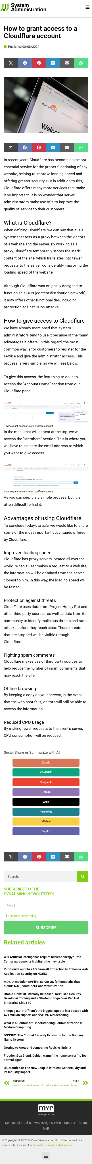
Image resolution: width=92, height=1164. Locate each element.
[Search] (82, 876)
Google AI (46, 782)
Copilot (46, 831)
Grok (46, 801)
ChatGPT (46, 772)
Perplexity (46, 811)
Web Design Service (47, 1123)
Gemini (46, 792)
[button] (46, 1156)
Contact (69, 1123)
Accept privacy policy (22, 916)
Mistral (46, 821)
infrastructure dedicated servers (53, 1145)
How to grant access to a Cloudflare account (40, 32)
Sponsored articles (18, 1123)
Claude (46, 762)
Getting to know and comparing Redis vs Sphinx (37, 1047)
